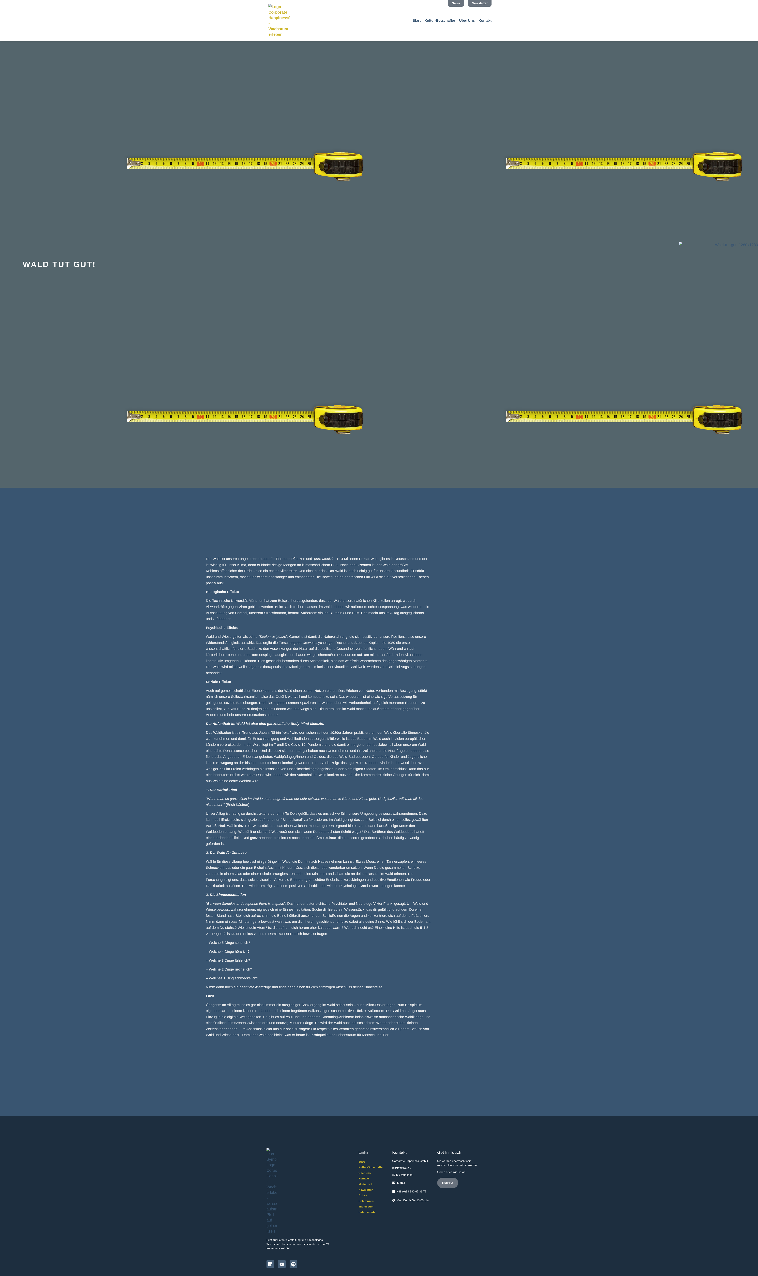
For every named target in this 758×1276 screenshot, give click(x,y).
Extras (362, 1195)
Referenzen (366, 1201)
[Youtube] (281, 1264)
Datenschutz (366, 1212)
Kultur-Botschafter (440, 21)
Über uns (467, 21)
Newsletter (365, 1189)
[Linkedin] (270, 1264)
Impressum (365, 1206)
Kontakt (485, 21)
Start (417, 21)
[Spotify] (293, 1264)
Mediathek (365, 1184)
